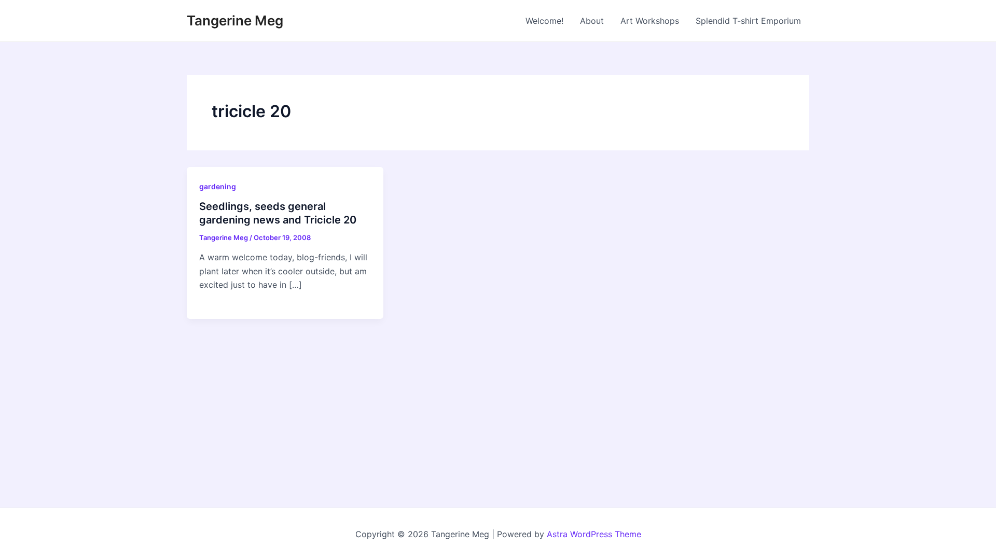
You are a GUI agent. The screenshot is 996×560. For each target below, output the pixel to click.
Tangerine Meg (235, 20)
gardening (217, 186)
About (592, 21)
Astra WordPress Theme (594, 534)
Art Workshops (649, 21)
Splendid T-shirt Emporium (748, 21)
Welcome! (544, 21)
